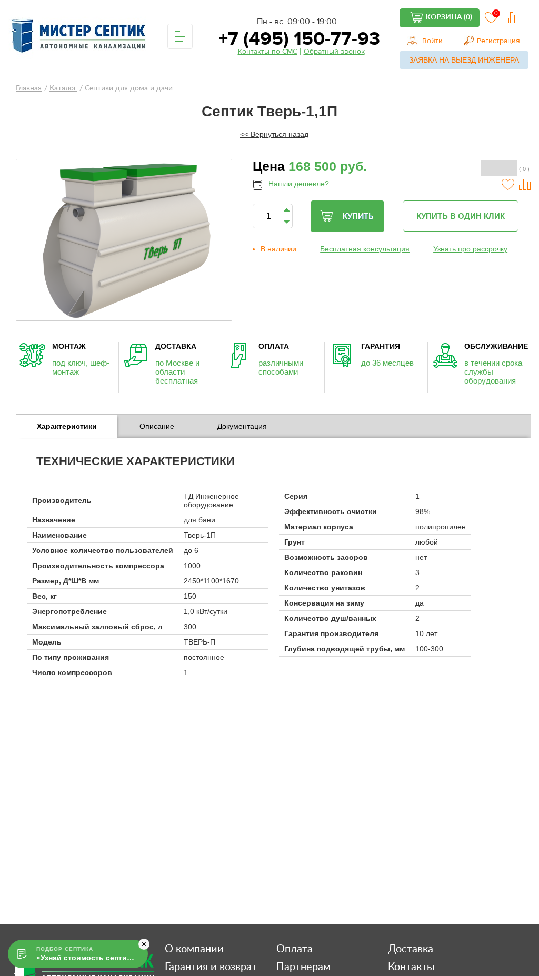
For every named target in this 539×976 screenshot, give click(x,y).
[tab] (66, 426)
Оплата (294, 949)
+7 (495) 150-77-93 (297, 39)
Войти (432, 41)
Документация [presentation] (242, 426)
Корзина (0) (448, 17)
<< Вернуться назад (274, 134)
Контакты (411, 967)
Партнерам (303, 967)
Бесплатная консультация (365, 249)
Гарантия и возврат (211, 967)
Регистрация (498, 41)
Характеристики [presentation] (67, 426)
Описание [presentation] (156, 426)
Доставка (410, 949)
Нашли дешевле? (298, 183)
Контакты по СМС (267, 51)
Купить (357, 216)
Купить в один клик (460, 216)
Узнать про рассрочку (470, 249)
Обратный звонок (334, 51)
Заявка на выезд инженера (464, 60)
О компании (194, 949)
